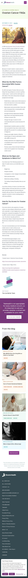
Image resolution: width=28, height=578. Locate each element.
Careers (4, 555)
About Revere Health (7, 533)
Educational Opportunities (8, 535)
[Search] (25, 2)
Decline (11, 574)
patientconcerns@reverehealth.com (10, 493)
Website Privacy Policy (7, 521)
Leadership (4, 552)
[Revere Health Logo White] (14, 475)
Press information (6, 543)
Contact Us (5, 487)
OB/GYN (16, 23)
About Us (5, 529)
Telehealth (4, 507)
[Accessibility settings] (24, 574)
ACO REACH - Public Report (8, 549)
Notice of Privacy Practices (8, 526)
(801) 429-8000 (6, 490)
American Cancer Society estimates (16, 46)
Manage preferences (20, 574)
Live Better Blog (6, 541)
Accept (5, 574)
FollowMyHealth (6, 504)
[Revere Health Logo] (13, 2)
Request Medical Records (8, 515)
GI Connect (4, 538)
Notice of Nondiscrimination (8, 524)
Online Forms (5, 510)
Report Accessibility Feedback (9, 495)
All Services (6, 481)
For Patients (6, 498)
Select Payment (6, 502)
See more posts (14, 453)
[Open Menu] (2, 2)
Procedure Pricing (6, 513)
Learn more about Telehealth (14, 317)
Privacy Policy (5, 518)
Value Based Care (6, 546)
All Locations (6, 484)
